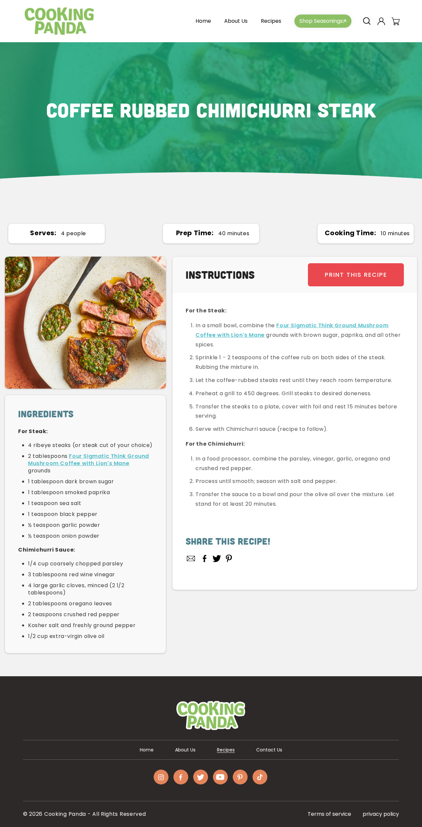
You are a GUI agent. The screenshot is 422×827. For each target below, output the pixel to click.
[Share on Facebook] (204, 558)
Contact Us (269, 750)
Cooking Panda (65, 814)
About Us (185, 750)
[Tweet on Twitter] (216, 558)
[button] (366, 21)
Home (147, 750)
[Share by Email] (191, 558)
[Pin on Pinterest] (229, 558)
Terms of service (329, 814)
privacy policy (381, 814)
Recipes (226, 750)
